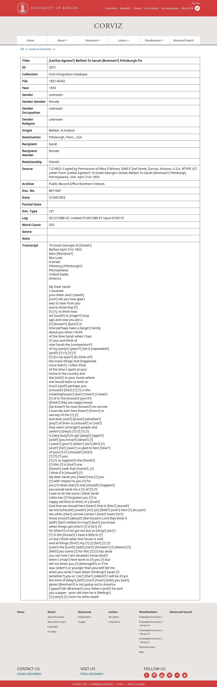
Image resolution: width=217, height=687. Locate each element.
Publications (84, 616)
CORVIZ (108, 26)
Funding (51, 631)
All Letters (113, 616)
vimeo (170, 676)
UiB (22, 49)
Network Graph (147, 647)
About (61, 40)
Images (82, 621)
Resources (92, 40)
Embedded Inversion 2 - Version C (151, 640)
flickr (178, 676)
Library (137, 8)
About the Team (55, 616)
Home (30, 40)
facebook (148, 676)
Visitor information (91, 673)
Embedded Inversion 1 (151, 616)
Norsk (196, 3)
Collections (114, 621)
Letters (122, 40)
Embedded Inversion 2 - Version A (151, 623)
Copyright (52, 626)
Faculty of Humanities (40, 49)
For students (151, 8)
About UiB (187, 8)
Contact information (29, 673)
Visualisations (153, 40)
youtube (163, 676)
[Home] (23, 8)
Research (125, 8)
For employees (170, 8)
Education (111, 8)
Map (141, 651)
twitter (186, 676)
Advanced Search (183, 40)
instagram (155, 676)
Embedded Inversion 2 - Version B (151, 632)
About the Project (56, 621)
